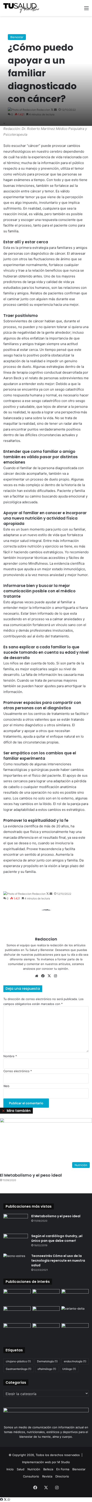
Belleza (48, 1469)
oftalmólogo (47, 1369)
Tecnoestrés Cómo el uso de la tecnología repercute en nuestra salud (58, 1260)
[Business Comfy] (17, 1296)
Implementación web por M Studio (46, 1462)
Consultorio (31, 1476)
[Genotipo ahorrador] (46, 1314)
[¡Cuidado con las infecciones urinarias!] (46, 1331)
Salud (20, 1469)
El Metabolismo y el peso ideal (31, 1175)
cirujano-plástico (18, 1361)
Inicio (10, 1469)
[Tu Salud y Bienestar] (21, 8)
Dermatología (47, 1361)
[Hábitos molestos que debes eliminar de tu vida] (75, 1331)
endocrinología (75, 1361)
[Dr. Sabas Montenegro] (46, 1296)
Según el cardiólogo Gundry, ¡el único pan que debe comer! (56, 1238)
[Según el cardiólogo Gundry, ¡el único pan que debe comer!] (15, 1242)
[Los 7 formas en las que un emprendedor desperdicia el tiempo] (17, 1314)
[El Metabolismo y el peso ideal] (15, 1222)
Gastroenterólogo (18, 1369)
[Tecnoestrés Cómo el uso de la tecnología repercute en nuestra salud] (15, 1262)
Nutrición (33, 1469)
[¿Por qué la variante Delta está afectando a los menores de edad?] (75, 1314)
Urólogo (69, 1369)
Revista (47, 1476)
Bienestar (16, 37)
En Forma (62, 1469)
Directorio (62, 1476)
